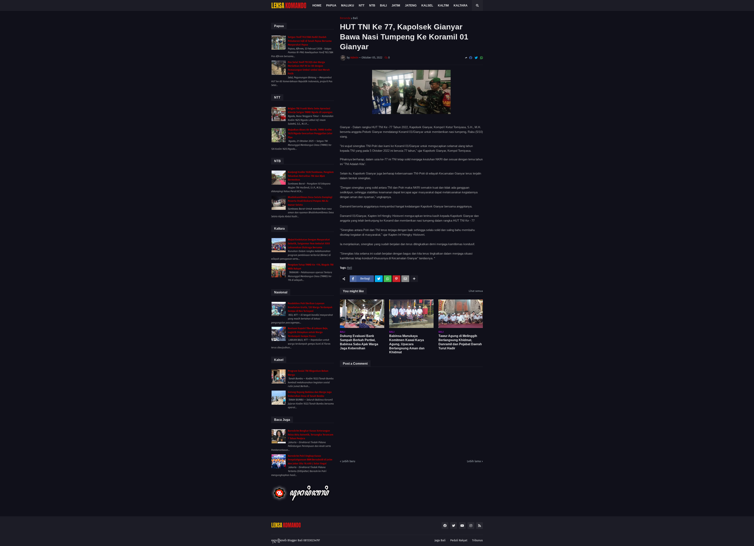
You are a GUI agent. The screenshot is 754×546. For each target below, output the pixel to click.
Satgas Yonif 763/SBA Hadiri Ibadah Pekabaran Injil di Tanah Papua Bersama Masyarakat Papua (310, 41)
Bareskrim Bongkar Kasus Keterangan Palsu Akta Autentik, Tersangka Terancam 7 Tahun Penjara (310, 434)
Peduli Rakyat (458, 540)
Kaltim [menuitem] (443, 5)
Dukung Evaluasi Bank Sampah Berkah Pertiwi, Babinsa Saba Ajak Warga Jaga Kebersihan (359, 342)
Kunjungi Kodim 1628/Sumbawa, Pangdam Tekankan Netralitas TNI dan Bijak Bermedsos (311, 176)
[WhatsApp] (481, 58)
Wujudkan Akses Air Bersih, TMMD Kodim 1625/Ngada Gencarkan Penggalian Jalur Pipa (310, 133)
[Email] (405, 278)
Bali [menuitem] (383, 5)
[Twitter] (476, 58)
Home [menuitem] (316, 5)
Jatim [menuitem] (396, 5)
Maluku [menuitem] (347, 5)
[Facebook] (470, 58)
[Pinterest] (396, 278)
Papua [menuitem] (331, 5)
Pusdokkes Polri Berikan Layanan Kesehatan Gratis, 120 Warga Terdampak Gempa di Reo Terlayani (310, 307)
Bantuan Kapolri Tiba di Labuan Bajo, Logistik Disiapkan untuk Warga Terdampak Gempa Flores (308, 332)
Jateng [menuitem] (411, 5)
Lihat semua (476, 290)
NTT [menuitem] (361, 5)
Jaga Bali (440, 540)
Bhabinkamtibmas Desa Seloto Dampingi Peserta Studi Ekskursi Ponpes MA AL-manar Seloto (310, 201)
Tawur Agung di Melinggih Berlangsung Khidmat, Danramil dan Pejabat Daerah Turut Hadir (460, 342)
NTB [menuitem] (372, 5)
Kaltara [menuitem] (461, 5)
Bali (355, 18)
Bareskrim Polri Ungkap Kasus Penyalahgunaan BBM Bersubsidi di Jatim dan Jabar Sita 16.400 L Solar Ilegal (310, 460)
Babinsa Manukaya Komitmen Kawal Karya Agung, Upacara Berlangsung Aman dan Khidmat (407, 344)
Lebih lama (474, 461)
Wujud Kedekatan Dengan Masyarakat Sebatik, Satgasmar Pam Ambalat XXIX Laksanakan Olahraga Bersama (309, 243)
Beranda (345, 18)
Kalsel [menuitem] (427, 5)
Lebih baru (348, 461)
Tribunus (477, 540)
